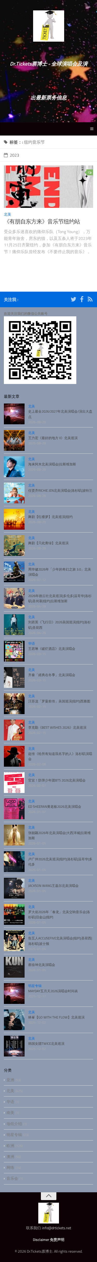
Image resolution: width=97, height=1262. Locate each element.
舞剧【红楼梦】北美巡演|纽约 (50, 516)
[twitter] (73, 300)
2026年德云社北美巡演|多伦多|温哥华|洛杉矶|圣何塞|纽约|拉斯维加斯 (60, 598)
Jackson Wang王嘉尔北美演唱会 (53, 885)
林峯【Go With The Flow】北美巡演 (56, 1017)
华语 (31, 643)
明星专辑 (35, 985)
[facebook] (82, 300)
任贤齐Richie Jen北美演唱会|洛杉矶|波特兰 (60, 490)
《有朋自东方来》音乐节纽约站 (42, 221)
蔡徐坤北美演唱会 (41, 964)
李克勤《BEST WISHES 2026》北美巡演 (57, 727)
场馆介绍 (14, 1124)
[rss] (90, 300)
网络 (10, 1167)
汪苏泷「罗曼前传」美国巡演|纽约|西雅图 (59, 701)
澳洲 (10, 1156)
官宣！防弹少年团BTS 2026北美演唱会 (57, 780)
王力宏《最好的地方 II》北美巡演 (53, 437)
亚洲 (10, 1080)
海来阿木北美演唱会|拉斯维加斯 (52, 464)
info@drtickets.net (56, 1228)
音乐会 (12, 1178)
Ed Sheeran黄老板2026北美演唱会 (54, 806)
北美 (7, 214)
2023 (14, 155)
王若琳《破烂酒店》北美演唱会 (51, 648)
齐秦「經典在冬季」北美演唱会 (51, 674)
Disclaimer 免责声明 (48, 1239)
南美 (10, 1113)
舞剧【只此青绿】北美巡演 (48, 543)
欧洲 (10, 1146)
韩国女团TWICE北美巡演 (46, 1043)
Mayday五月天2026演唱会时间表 (53, 991)
